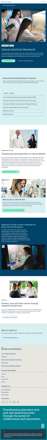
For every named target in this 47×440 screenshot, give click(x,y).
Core (5, 392)
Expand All (5, 93)
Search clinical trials (7, 60)
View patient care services (9, 317)
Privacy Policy (8, 436)
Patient (4, 379)
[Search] (42, 2)
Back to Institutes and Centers (9, 5)
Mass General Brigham (11, 360)
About (4, 357)
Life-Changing (8, 354)
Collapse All (11, 93)
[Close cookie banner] (41, 432)
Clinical (4, 395)
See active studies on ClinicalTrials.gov (13, 210)
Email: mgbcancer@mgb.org (26, 60)
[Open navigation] (45, 2)
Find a (6, 389)
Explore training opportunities (9, 171)
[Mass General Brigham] (6, 1)
